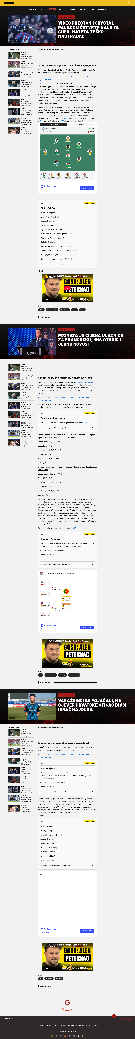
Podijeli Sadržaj (65, 17)
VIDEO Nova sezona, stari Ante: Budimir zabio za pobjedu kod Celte (27, 103)
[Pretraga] (128, 3)
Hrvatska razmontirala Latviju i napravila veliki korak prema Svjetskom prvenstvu (27, 131)
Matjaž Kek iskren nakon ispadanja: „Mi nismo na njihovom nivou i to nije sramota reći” (27, 84)
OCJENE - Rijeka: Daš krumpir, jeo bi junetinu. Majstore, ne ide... (27, 113)
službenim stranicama (84, 382)
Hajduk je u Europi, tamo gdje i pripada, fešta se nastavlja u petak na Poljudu (27, 66)
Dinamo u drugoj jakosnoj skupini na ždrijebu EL (26, 94)
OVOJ (40, 121)
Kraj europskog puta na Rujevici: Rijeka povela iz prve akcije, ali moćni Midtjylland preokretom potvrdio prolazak (26, 122)
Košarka (23, 127)
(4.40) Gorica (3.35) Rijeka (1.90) (52, 782)
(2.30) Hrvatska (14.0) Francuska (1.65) (55, 550)
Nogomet (23, 52)
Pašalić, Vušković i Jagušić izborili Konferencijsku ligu (27, 75)
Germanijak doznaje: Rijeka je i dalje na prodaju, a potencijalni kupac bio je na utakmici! (27, 56)
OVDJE (66, 118)
